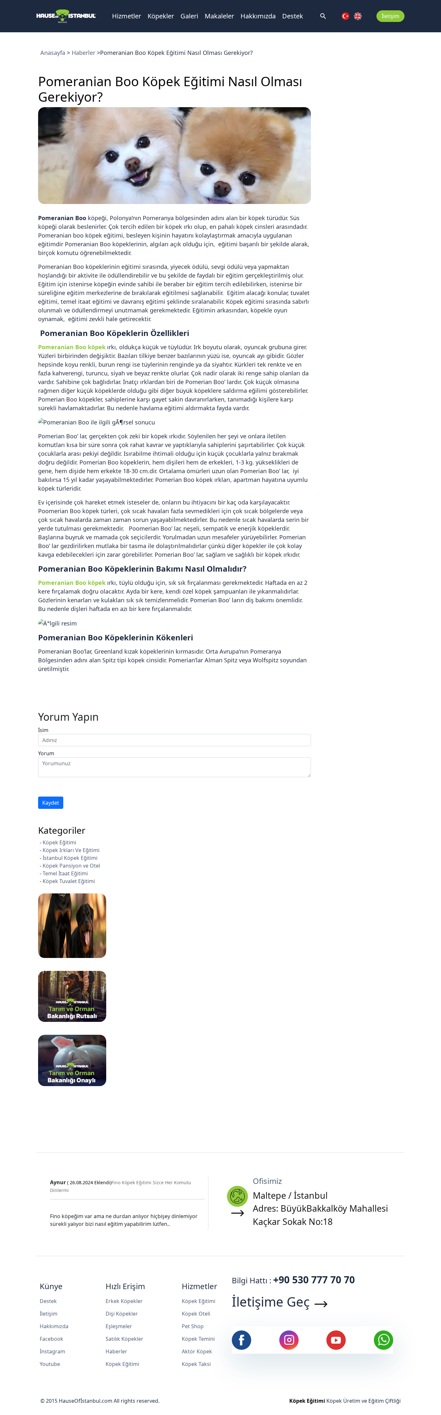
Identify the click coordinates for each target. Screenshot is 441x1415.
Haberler (83, 52)
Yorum (46, 753)
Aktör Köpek (197, 1351)
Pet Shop (193, 1326)
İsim (43, 730)
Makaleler (219, 16)
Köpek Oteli (196, 1313)
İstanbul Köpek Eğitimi (70, 857)
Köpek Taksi (196, 1364)
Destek (292, 16)
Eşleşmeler (119, 1326)
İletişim (390, 16)
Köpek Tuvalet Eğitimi (69, 881)
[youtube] (336, 1339)
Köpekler (161, 16)
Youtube (50, 1364)
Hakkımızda (258, 16)
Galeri (189, 16)
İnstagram (52, 1351)
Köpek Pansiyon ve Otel (71, 865)
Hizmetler (126, 16)
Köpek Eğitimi (59, 842)
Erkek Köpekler (124, 1301)
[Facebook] (241, 1339)
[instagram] (289, 1339)
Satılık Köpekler (124, 1338)
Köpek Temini (198, 1338)
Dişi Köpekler (122, 1313)
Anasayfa (52, 52)
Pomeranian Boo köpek (72, 347)
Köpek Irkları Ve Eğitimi (71, 850)
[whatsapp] (383, 1339)
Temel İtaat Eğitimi (65, 873)
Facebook (51, 1338)
